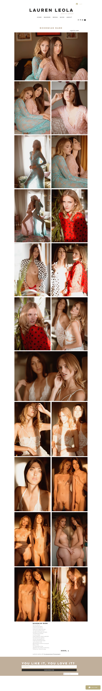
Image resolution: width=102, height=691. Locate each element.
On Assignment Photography (52, 654)
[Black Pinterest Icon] (80, 20)
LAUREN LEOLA (51, 10)
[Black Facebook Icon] (78, 20)
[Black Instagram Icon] (82, 20)
